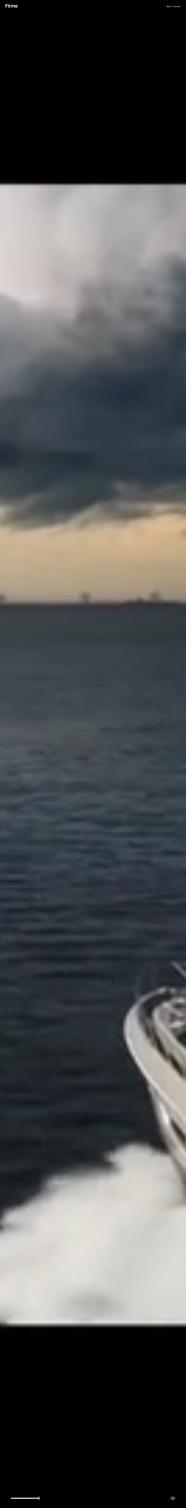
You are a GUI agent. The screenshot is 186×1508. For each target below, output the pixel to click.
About (169, 7)
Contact (176, 7)
